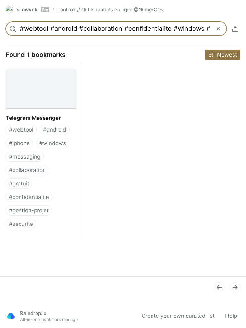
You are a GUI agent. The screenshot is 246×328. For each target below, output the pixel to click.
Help (231, 316)
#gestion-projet (29, 210)
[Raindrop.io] (11, 316)
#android (54, 130)
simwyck (32, 9)
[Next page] (235, 287)
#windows (52, 143)
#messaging (24, 156)
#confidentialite (29, 197)
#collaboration (27, 170)
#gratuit (19, 183)
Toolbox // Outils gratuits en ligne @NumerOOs (110, 9)
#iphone (19, 143)
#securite (21, 224)
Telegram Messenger (27, 66)
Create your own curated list (178, 316)
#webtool (21, 130)
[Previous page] (219, 287)
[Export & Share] (235, 29)
